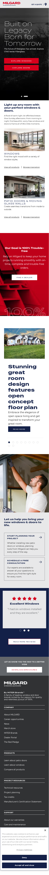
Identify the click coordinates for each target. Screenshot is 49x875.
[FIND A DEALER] (46, 5)
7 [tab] (33, 442)
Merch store (9, 728)
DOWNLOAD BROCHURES (24, 670)
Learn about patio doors (15, 760)
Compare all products (14, 769)
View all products (11, 167)
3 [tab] (17, 442)
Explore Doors (21, 68)
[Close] (45, 830)
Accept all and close (24, 865)
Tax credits (9, 797)
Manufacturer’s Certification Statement (23, 802)
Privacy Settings (24, 850)
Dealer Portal (10, 737)
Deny (24, 857)
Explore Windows (21, 61)
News (6, 724)
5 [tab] (25, 442)
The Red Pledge (11, 742)
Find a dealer (24, 277)
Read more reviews (24, 642)
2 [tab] (26, 96)
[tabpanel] (24, 383)
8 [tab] (38, 442)
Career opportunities (14, 719)
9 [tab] (9, 446)
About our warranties (14, 820)
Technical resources (13, 788)
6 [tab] (29, 442)
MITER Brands (10, 733)
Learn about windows (14, 765)
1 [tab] (21, 96)
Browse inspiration (31, 167)
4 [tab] (21, 442)
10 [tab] (13, 446)
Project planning (12, 792)
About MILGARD (12, 715)
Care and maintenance (15, 824)
